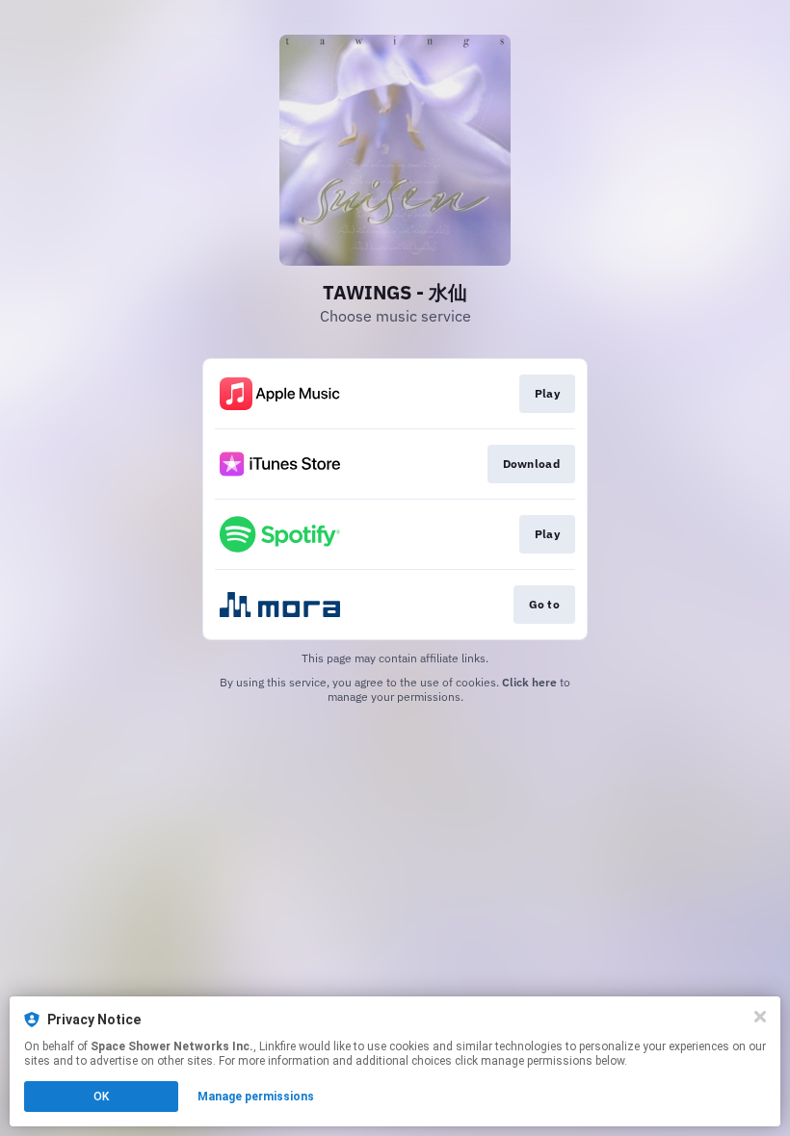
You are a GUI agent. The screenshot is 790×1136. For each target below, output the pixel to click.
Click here (529, 682)
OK (101, 1096)
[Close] (760, 1016)
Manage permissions (256, 1096)
